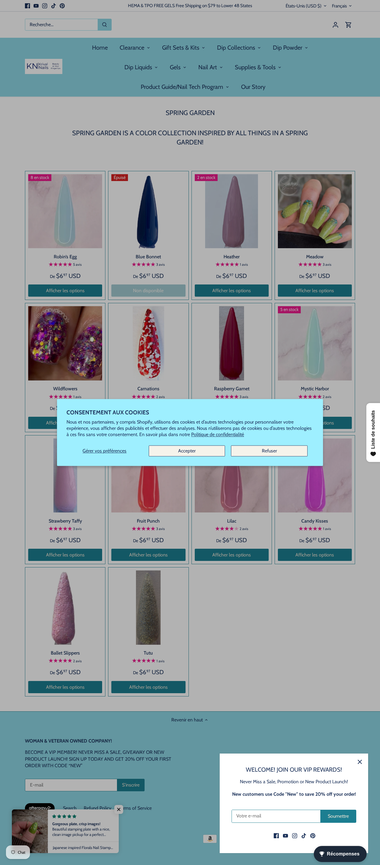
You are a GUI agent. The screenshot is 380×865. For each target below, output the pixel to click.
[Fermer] (359, 761)
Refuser (269, 451)
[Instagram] (294, 835)
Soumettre (338, 816)
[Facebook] (276, 835)
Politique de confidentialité (217, 435)
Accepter (187, 451)
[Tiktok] (303, 835)
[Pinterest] (312, 835)
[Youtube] (285, 835)
